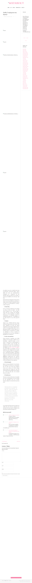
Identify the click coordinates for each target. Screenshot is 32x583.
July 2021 (24, 58)
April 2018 (24, 74)
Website (3, 469)
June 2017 (24, 80)
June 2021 (24, 59)
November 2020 (25, 64)
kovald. (29, 581)
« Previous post (4, 441)
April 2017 (24, 82)
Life (11, 7)
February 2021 (25, 60)
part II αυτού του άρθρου (14, 347)
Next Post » (18, 441)
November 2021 (25, 54)
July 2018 (24, 72)
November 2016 (25, 88)
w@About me (18, 7)
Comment (3, 450)
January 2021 (25, 61)
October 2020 (25, 65)
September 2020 (25, 66)
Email (2, 465)
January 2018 (25, 75)
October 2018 (25, 71)
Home (8, 7)
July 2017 (24, 79)
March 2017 (25, 83)
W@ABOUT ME (6, 580)
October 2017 (25, 76)
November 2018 (25, 69)
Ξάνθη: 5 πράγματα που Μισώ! (14, 415)
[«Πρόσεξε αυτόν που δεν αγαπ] (21, 527)
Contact (22, 7)
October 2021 (25, 56)
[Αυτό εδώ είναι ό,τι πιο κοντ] (10, 485)
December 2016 (25, 87)
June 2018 (24, 73)
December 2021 (25, 53)
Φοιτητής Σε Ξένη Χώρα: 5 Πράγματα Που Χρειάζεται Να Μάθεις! (14, 431)
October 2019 (25, 67)
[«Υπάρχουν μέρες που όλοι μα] (27, 525)
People (14, 7)
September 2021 (25, 57)
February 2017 (25, 85)
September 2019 (25, 68)
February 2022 (25, 52)
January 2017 (25, 86)
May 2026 (24, 49)
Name (3, 462)
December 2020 (25, 63)
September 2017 (25, 78)
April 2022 (24, 50)
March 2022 (25, 51)
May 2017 (24, 81)
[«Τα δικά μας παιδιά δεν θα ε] (5, 525)
